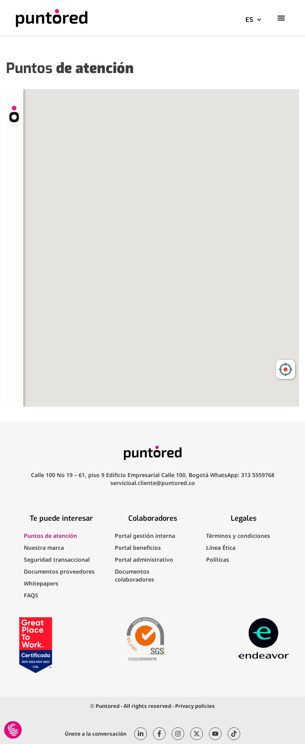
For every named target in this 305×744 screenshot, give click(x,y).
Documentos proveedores (59, 571)
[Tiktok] (234, 733)
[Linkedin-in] (140, 733)
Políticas (217, 559)
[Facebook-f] (159, 733)
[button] (13, 730)
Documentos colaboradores (134, 575)
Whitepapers (41, 583)
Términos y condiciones (238, 535)
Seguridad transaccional (57, 559)
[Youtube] (215, 733)
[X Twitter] (196, 733)
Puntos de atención (50, 535)
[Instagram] (178, 733)
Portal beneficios (138, 547)
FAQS (31, 595)
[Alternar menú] (281, 18)
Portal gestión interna (145, 535)
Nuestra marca (44, 547)
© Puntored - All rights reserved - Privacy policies (152, 705)
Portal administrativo (144, 559)
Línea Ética (221, 547)
